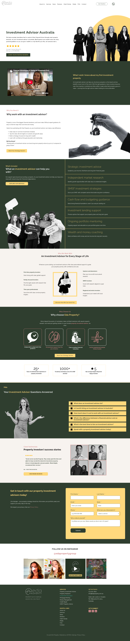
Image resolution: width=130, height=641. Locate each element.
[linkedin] (96, 611)
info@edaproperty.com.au (96, 593)
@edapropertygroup (65, 553)
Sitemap (74, 635)
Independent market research (86, 177)
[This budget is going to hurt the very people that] (75, 569)
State (98, 502)
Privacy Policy (34, 507)
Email (72, 502)
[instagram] (93, 611)
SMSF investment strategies (84, 188)
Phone (73, 510)
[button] (95, 403)
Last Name (100, 494)
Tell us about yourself (78, 518)
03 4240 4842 (93, 591)
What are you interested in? (106, 510)
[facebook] (90, 611)
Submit (78, 530)
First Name (74, 494)
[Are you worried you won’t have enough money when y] (54, 569)
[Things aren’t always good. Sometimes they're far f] (34, 569)
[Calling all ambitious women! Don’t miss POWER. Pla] (96, 569)
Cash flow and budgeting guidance (89, 199)
